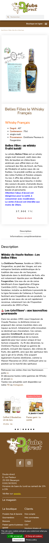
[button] (37, 24)
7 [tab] (31, 429)
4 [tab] (23, 429)
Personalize (18, 540)
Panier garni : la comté (33, 418)
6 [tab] (28, 429)
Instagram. (18, 384)
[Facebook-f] (20, 463)
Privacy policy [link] (31, 540)
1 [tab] (15, 429)
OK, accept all (16, 536)
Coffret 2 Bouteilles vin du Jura (12, 418)
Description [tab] (25, 231)
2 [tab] (18, 429)
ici (8, 373)
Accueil (2, 30)
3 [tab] (20, 429)
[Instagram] (29, 463)
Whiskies (10, 30)
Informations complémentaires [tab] (25, 236)
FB (8, 384)
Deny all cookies (34, 536)
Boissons (6, 30)
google (17, 493)
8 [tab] (33, 429)
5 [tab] (25, 429)
